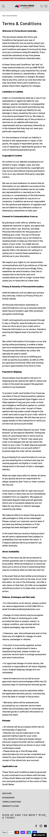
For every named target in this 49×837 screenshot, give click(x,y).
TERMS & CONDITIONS (11, 802)
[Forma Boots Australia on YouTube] (45, 825)
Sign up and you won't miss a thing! (24, 816)
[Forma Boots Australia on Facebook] (36, 825)
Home (3, 15)
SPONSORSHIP (8, 797)
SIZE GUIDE (7, 793)
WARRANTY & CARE (10, 806)
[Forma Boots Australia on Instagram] (41, 825)
